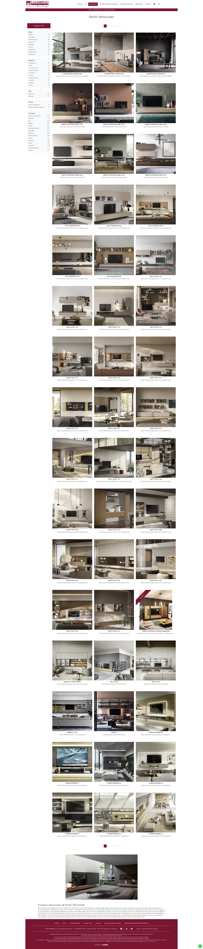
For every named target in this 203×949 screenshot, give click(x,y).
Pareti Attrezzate (109, 9)
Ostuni (30, 143)
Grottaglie (31, 130)
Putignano (31, 145)
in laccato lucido (33, 68)
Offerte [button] (30, 102)
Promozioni (138, 4)
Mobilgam (31, 44)
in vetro (30, 85)
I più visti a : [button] (32, 113)
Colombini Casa (32, 39)
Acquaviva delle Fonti (34, 116)
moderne (30, 96)
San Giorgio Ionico (33, 148)
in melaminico (32, 63)
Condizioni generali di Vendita (112, 923)
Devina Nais (31, 42)
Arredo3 (30, 34)
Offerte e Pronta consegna (35, 107)
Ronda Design (32, 51)
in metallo (31, 82)
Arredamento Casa (98, 9)
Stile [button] (29, 91)
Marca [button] (30, 32)
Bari (29, 120)
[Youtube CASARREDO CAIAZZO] (131, 928)
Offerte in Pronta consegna (109, 4)
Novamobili (31, 49)
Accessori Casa (88, 923)
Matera (30, 138)
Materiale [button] (31, 60)
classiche (31, 93)
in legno (30, 75)
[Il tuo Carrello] (154, 4)
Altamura (30, 118)
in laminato (31, 72)
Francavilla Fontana (33, 128)
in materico (31, 80)
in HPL (30, 65)
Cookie (144, 928)
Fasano (30, 125)
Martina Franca (32, 135)
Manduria (31, 133)
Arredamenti (93, 4)
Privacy (138, 928)
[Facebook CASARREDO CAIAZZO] (121, 928)
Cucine (64, 923)
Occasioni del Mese (126, 4)
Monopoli (30, 140)
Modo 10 (30, 47)
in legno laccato (33, 77)
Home (89, 9)
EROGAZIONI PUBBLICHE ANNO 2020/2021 (136, 923)
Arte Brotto (31, 37)
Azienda (79, 4)
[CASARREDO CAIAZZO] (43, 4)
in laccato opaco (33, 70)
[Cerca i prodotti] (159, 4)
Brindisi (30, 123)
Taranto (30, 150)
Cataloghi (98, 923)
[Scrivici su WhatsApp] (200, 946)
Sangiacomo (31, 54)
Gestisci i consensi (153, 928)
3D (85, 4)
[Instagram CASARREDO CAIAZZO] (126, 928)
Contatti (148, 4)
